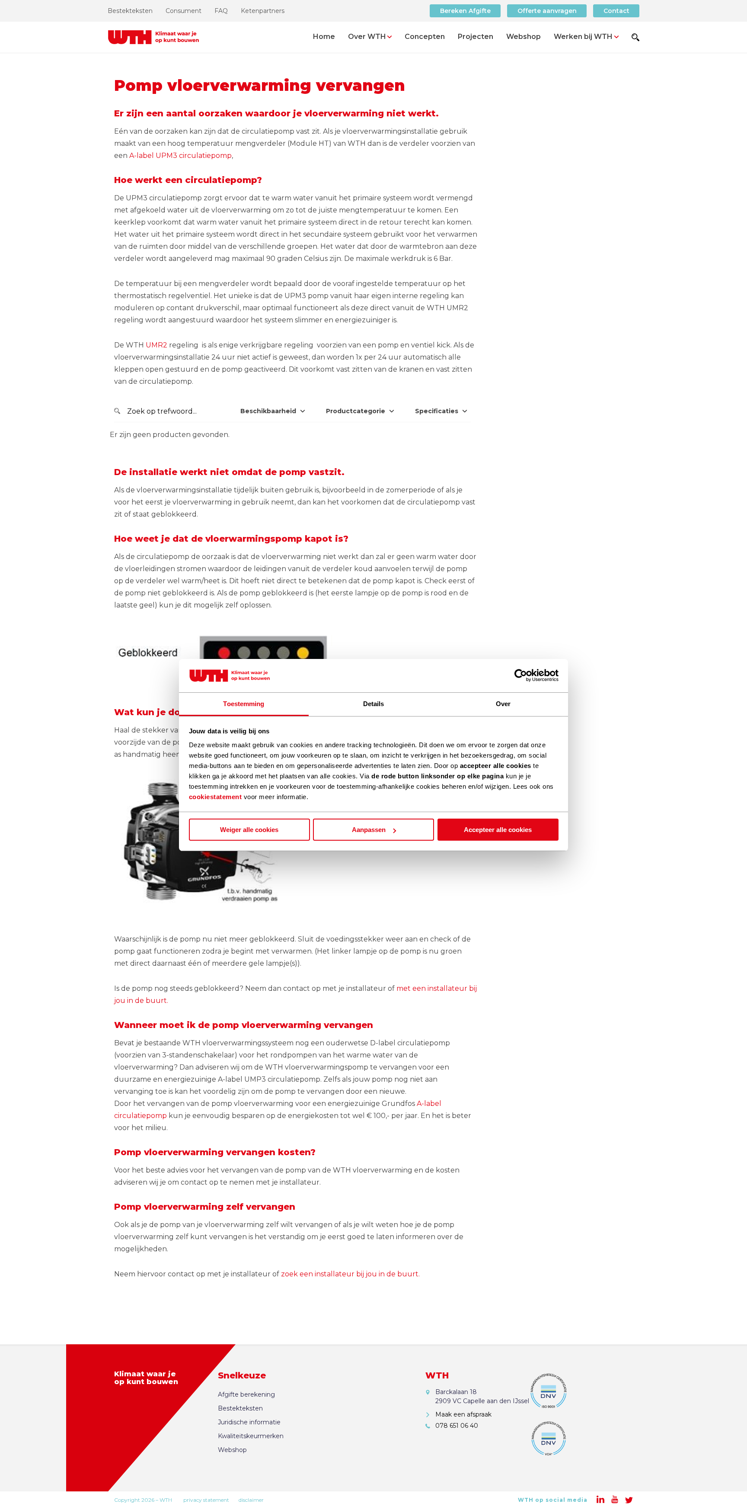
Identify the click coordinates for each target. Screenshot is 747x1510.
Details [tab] (373, 703)
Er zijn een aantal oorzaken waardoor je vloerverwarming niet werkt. (276, 113)
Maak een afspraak (463, 1414)
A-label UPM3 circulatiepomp (180, 155)
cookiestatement (215, 796)
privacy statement (206, 1500)
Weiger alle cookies (249, 829)
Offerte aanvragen (547, 11)
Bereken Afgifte (465, 11)
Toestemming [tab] (243, 703)
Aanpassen (369, 829)
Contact (616, 11)
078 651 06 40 (456, 1426)
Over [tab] (503, 703)
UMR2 (156, 345)
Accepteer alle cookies (498, 829)
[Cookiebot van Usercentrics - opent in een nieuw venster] (521, 675)
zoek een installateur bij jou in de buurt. (350, 1274)
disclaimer (251, 1500)
